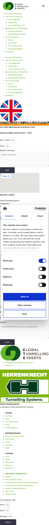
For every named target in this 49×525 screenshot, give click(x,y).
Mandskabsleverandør (16, 34)
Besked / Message (7, 150)
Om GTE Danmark (12, 37)
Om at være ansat (15, 46)
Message (3, 516)
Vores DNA (12, 43)
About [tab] (40, 216)
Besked (3, 322)
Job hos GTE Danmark (14, 17)
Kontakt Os (9, 52)
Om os (10, 40)
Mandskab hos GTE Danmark (16, 28)
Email (2, 146)
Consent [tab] (9, 216)
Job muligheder (14, 19)
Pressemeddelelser (15, 49)
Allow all (24, 297)
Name (2, 505)
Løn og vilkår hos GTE (16, 25)
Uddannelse (12, 22)
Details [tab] (24, 216)
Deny (24, 314)
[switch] (42, 269)
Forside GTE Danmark (13, 14)
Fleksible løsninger (15, 31)
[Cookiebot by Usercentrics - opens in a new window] (35, 209)
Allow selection (24, 305)
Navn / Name (5, 140)
